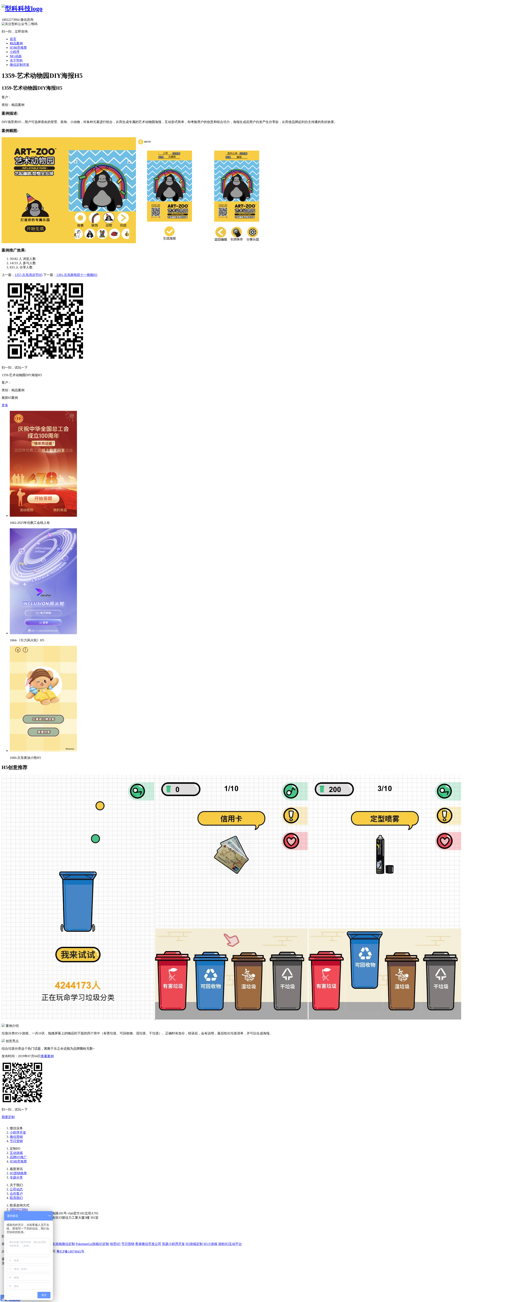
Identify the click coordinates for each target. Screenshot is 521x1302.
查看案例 (47, 1056)
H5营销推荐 (18, 1173)
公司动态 (16, 1189)
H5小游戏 (210, 1244)
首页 (13, 39)
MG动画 (16, 56)
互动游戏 (16, 1153)
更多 (5, 405)
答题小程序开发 (173, 1244)
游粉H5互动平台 (230, 1244)
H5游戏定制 (194, 1244)
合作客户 (16, 1193)
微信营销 (16, 1136)
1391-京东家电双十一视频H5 (76, 275)
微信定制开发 (19, 64)
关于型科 (16, 60)
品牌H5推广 (18, 1157)
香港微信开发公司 (148, 1244)
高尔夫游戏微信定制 (60, 1244)
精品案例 (16, 43)
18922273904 (19, 1209)
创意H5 (115, 1244)
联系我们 (16, 1198)
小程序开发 (18, 1132)
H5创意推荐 (18, 47)
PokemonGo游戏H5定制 (92, 1244)
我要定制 (8, 1117)
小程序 (15, 52)
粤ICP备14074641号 (70, 1251)
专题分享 (16, 1177)
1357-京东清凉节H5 (29, 275)
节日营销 (16, 1141)
